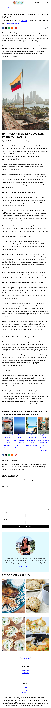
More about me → (25, 566)
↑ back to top (25, 658)
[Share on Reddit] (12, 28)
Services (25, 690)
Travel (10, 8)
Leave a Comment (13, 23)
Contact (25, 687)
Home (4, 8)
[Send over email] (9, 28)
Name (4, 513)
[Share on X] (6, 28)
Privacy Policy (25, 670)
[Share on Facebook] (3, 28)
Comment (6, 486)
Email (4, 519)
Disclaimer (25, 673)
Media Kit (25, 692)
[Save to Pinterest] (16, 28)
